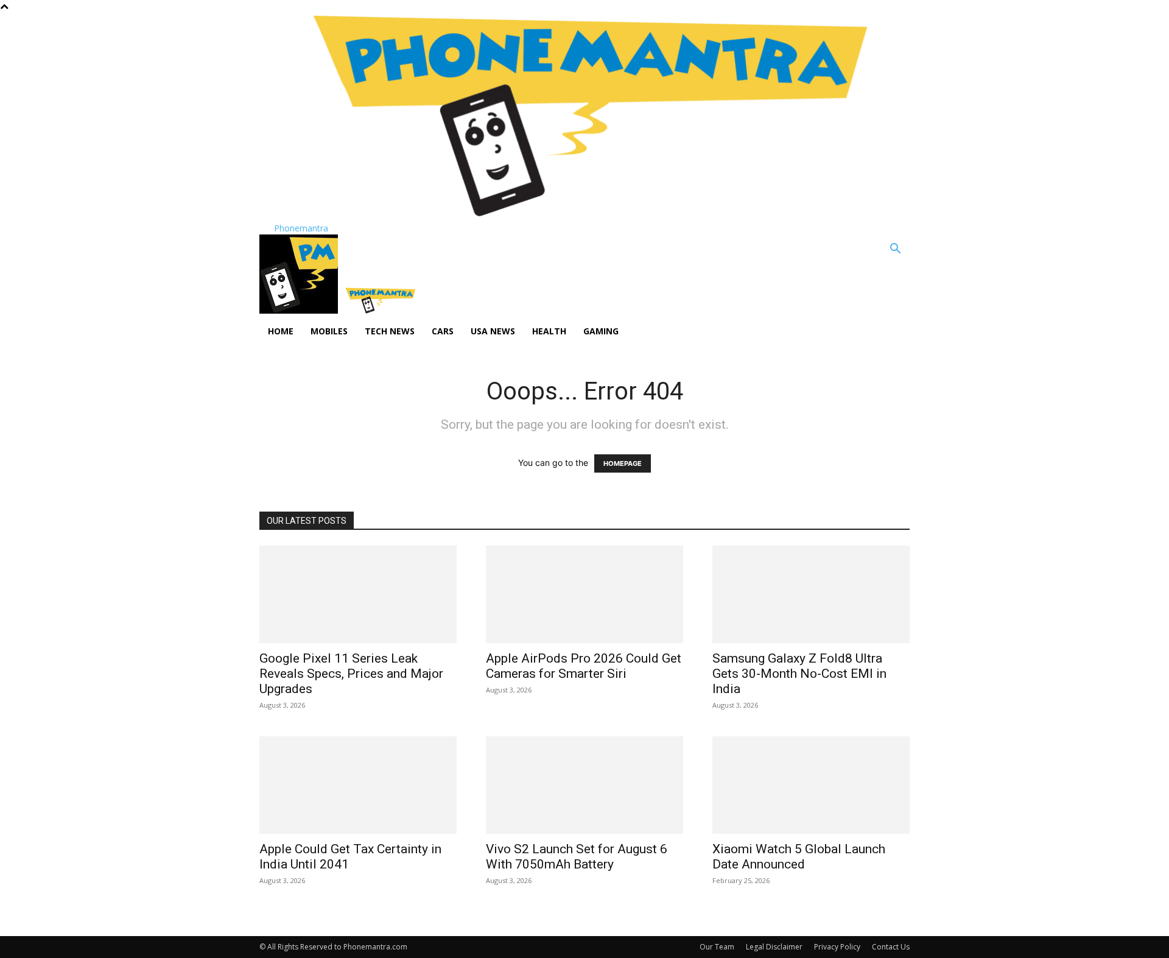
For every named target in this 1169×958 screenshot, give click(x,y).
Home (280, 331)
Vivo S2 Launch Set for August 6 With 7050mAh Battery (576, 857)
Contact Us (891, 947)
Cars (443, 331)
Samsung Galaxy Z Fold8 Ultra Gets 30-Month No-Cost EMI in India (799, 673)
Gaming (601, 331)
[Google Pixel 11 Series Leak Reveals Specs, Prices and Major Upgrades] (358, 594)
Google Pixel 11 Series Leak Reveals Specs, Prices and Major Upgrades (351, 673)
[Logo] (299, 310)
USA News (493, 331)
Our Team (717, 947)
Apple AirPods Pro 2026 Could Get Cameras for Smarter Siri (583, 666)
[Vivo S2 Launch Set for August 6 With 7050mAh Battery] (584, 785)
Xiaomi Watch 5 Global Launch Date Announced (798, 857)
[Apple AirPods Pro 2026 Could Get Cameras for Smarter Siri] (584, 594)
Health (549, 331)
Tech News (390, 331)
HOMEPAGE (622, 463)
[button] (895, 250)
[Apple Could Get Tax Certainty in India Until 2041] (358, 785)
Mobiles (329, 331)
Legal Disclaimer (774, 947)
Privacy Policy (837, 947)
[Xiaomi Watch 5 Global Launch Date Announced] (811, 785)
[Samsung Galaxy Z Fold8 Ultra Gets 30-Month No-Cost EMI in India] (811, 594)
